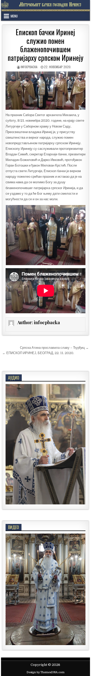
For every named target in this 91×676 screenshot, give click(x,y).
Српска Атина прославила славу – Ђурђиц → (54, 348)
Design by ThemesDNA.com (45, 672)
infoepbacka (29, 67)
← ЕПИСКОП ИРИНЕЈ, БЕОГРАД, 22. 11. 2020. (38, 353)
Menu (14, 16)
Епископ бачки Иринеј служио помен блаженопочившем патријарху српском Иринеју (45, 45)
